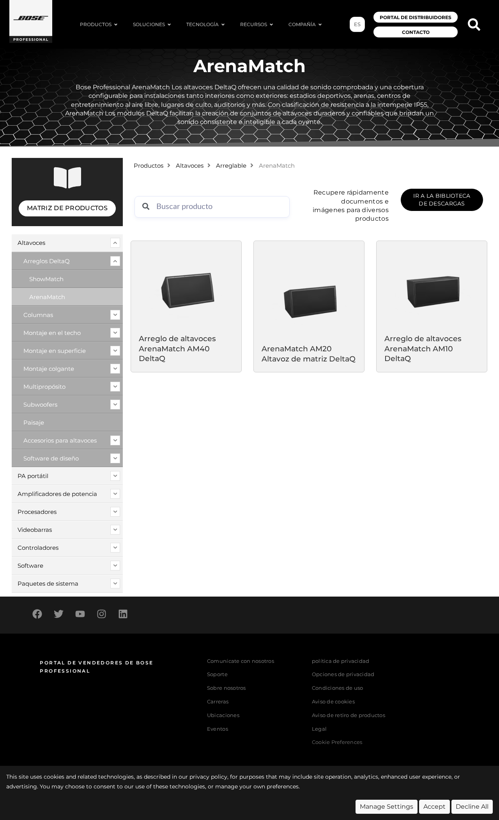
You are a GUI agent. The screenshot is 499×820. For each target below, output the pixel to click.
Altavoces (189, 165)
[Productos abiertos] (115, 24)
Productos (148, 165)
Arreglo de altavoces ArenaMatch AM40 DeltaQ (177, 348)
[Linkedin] (123, 614)
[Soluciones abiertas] (169, 24)
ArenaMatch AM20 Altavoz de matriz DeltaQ (309, 353)
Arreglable (231, 165)
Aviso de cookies (333, 702)
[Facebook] (37, 614)
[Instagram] (101, 614)
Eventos (217, 729)
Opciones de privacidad (343, 674)
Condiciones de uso (337, 688)
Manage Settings (386, 806)
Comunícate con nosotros (240, 661)
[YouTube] (80, 614)
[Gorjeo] (58, 614)
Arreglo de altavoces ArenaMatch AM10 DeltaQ (423, 348)
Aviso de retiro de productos (348, 715)
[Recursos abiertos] (271, 24)
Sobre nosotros (226, 688)
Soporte (217, 674)
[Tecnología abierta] (223, 24)
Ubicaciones (223, 715)
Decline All (472, 806)
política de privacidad (341, 661)
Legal (319, 729)
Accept (434, 806)
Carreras (217, 702)
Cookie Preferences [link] (337, 742)
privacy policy (208, 776)
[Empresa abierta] (320, 24)
